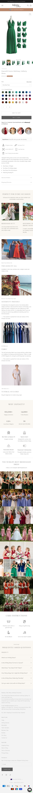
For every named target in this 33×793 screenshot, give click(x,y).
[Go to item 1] (4, 62)
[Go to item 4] (18, 62)
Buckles (3, 732)
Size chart (29, 81)
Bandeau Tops (5, 730)
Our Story (4, 735)
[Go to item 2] (8, 62)
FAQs (3, 720)
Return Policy (5, 748)
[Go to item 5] (23, 62)
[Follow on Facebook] (2, 775)
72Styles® (4, 68)
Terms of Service (6, 750)
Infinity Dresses (5, 722)
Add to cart (16, 113)
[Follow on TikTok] (10, 775)
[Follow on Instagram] (6, 775)
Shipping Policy (5, 745)
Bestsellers (4, 725)
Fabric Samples (5, 727)
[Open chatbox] (29, 790)
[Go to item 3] (13, 62)
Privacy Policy (5, 753)
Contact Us (4, 737)
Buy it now (16, 117)
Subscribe (7, 769)
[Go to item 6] (28, 62)
